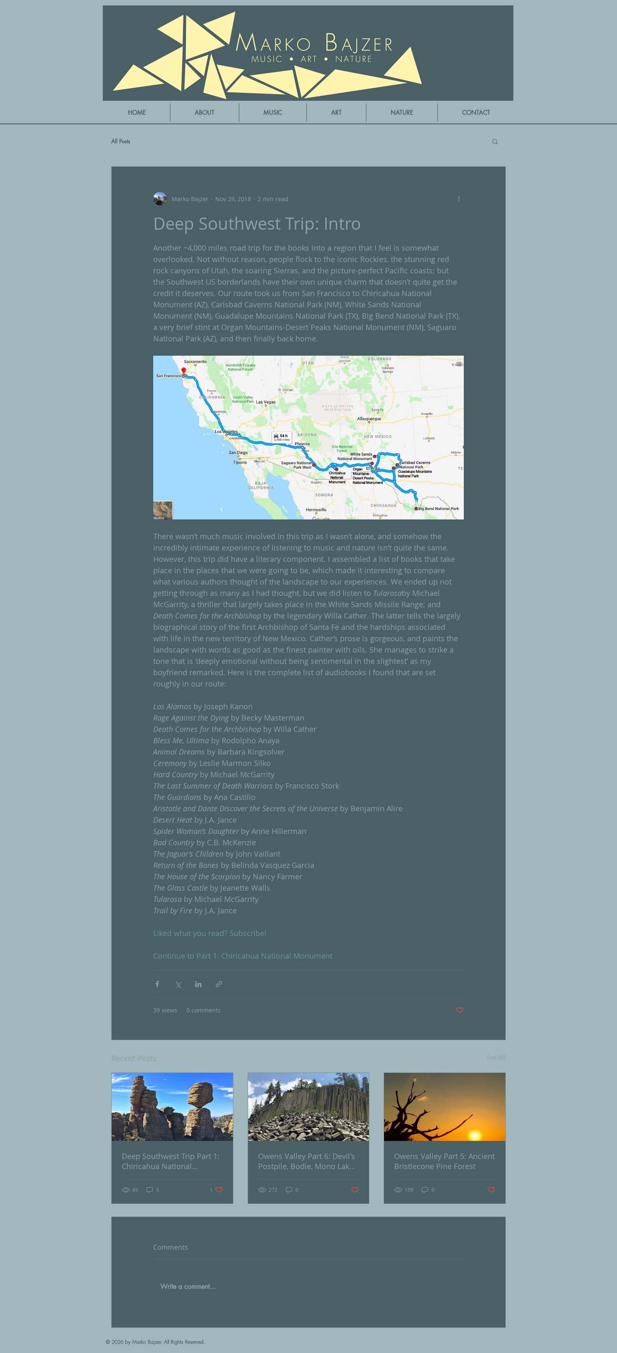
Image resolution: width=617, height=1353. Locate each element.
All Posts (120, 141)
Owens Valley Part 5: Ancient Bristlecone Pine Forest (444, 1161)
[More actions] (459, 199)
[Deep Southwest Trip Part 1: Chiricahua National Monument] (172, 1107)
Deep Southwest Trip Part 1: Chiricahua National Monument (171, 1161)
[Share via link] (219, 984)
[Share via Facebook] (157, 984)
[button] (272, 112)
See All (496, 1057)
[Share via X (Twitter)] (178, 984)
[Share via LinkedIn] (198, 984)
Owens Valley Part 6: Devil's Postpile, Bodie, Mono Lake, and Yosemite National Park (307, 1161)
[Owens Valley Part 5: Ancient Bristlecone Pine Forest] (444, 1107)
